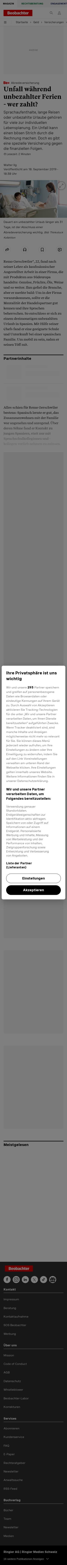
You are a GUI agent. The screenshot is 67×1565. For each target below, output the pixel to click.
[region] (33, 782)
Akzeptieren (33, 890)
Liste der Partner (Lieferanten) (19, 865)
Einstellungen (33, 878)
